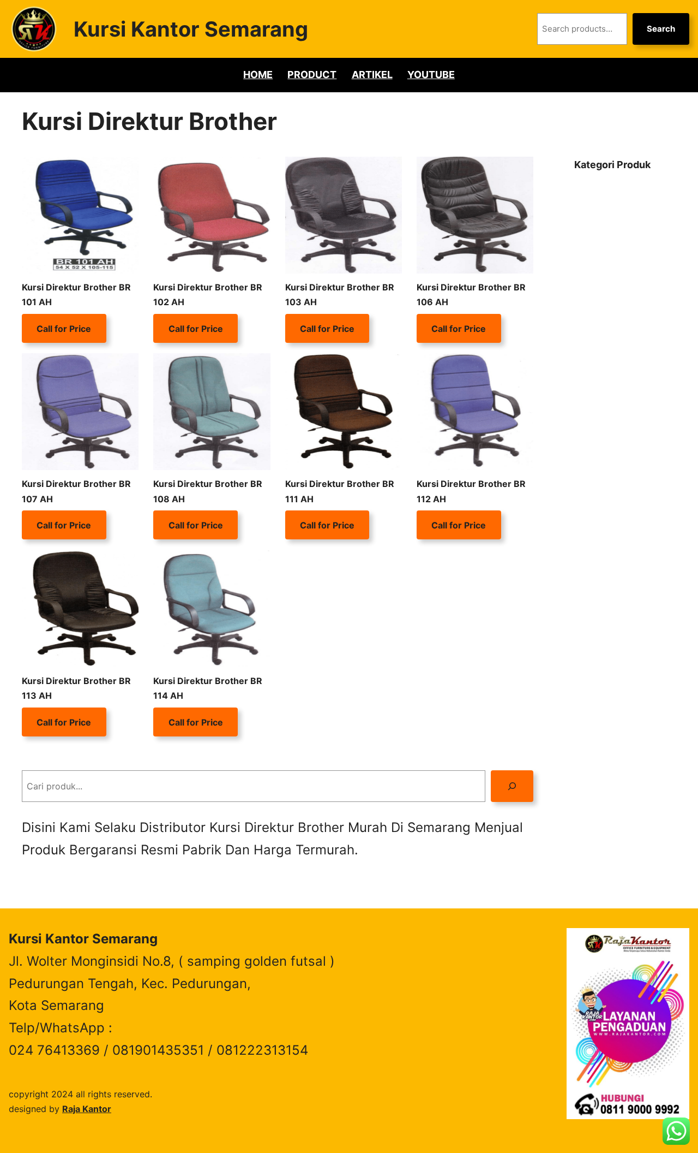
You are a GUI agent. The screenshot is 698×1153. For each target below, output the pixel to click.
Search (661, 28)
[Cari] (512, 785)
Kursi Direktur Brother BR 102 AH (207, 294)
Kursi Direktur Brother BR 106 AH (471, 294)
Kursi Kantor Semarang (191, 28)
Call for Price (64, 328)
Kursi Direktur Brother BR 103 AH (339, 294)
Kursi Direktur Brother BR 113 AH (76, 688)
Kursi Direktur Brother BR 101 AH (76, 294)
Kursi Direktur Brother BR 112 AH (471, 491)
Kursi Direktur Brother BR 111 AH (339, 491)
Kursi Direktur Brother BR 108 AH (207, 491)
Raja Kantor (86, 1108)
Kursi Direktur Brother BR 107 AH (76, 491)
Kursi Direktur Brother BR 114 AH (207, 688)
